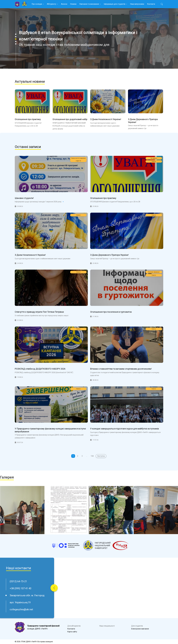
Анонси (64, 4)
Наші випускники (137, 4)
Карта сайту (72, 632)
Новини (73, 4)
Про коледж (37, 4)
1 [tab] (15, 34)
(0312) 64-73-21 (18, 581)
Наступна (101, 456)
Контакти (151, 4)
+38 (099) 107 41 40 (20, 588)
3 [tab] (15, 39)
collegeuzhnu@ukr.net (21, 609)
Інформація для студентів (114, 4)
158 (92, 456)
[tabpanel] (89, 38)
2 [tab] (15, 36)
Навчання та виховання (89, 4)
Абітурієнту (51, 4)
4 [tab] (15, 41)
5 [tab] (15, 43)
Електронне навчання (140, 629)
